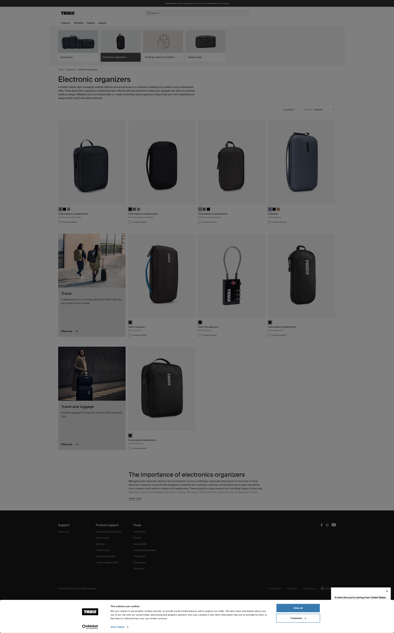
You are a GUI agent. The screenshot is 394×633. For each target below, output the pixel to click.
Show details (118, 627)
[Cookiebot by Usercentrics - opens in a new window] (90, 627)
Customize (296, 618)
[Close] (387, 591)
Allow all (298, 608)
